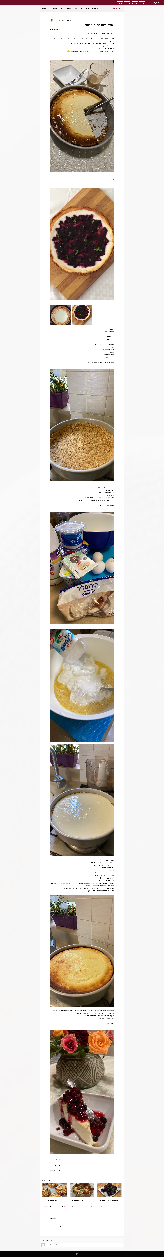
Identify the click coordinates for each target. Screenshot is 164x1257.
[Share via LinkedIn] (59, 1165)
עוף (82, 9)
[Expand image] (60, 315)
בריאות (69, 9)
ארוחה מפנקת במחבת (78, 1200)
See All (120, 1180)
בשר (76, 9)
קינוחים (55, 9)
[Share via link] (64, 1165)
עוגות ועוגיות (57, 1159)
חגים (62, 1159)
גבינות (52, 1159)
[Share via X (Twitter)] (55, 1165)
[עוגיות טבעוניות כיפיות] (54, 1190)
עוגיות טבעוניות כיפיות (50, 1200)
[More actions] (113, 20)
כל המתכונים (45, 9)
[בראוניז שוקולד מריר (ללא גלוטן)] (109, 1190)
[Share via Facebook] (51, 1165)
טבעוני (62, 9)
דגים (87, 9)
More (94, 9)
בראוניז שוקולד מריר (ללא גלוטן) (109, 1200)
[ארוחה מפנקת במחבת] (82, 1190)
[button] (106, 8)
